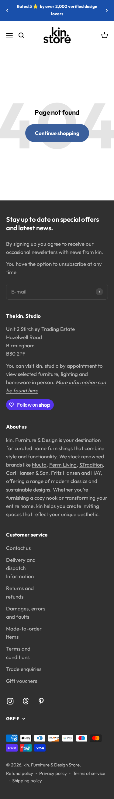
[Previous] (7, 10)
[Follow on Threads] (26, 701)
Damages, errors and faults (25, 612)
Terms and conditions (18, 652)
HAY (96, 473)
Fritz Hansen (65, 473)
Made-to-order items (24, 632)
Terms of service (89, 773)
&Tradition (91, 464)
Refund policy (19, 773)
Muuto (39, 464)
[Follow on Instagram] (10, 701)
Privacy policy (53, 773)
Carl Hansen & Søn (27, 473)
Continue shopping (57, 133)
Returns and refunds (20, 592)
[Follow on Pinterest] (41, 701)
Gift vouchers (21, 681)
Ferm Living (63, 464)
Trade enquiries (23, 669)
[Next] (107, 10)
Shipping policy (27, 780)
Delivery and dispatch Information (21, 568)
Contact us (18, 548)
